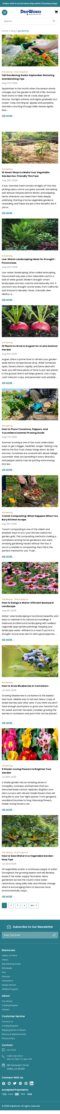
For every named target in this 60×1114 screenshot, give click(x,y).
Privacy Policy (8, 1038)
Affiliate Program (10, 989)
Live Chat (11, 1049)
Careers (5, 1009)
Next (33, 905)
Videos (5, 959)
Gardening (7, 72)
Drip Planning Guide (11, 964)
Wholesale (7, 968)
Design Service (9, 985)
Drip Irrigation (21, 72)
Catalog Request (10, 1005)
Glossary (6, 976)
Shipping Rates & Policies (14, 1030)
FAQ (4, 972)
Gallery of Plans (9, 955)
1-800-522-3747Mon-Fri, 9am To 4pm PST (19, 1058)
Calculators (7, 980)
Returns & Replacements (14, 1034)
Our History (7, 1001)
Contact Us (7, 1021)
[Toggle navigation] (4, 12)
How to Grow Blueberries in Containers (25, 686)
